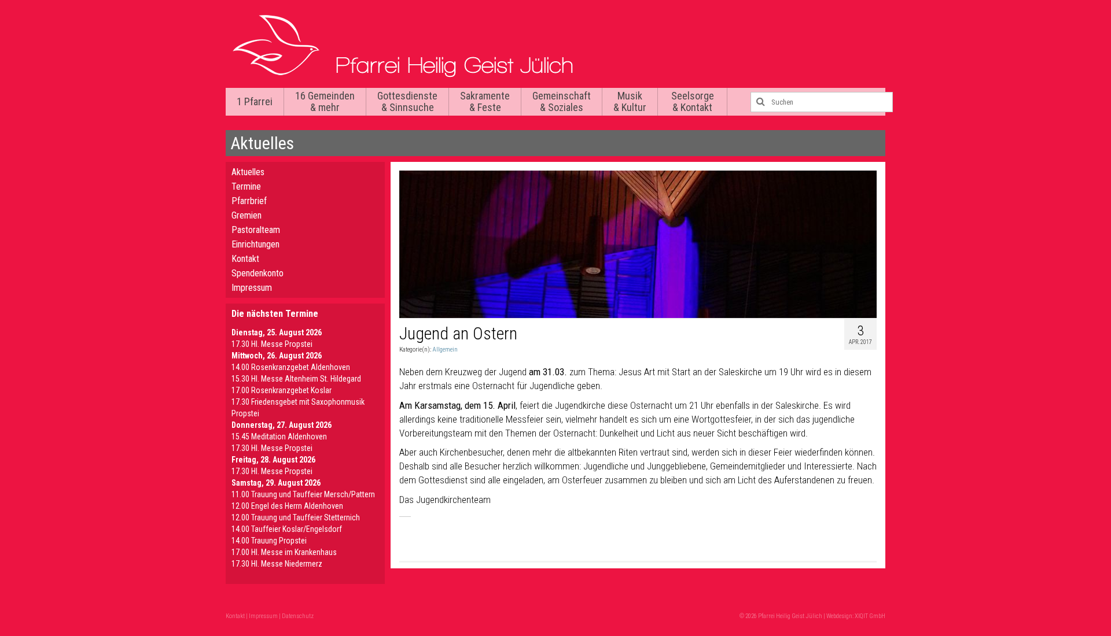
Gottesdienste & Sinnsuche (407, 101)
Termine (246, 186)
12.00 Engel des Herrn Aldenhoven (287, 506)
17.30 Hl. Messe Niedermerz (276, 563)
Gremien (246, 215)
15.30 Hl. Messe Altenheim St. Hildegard (296, 378)
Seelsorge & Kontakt (692, 101)
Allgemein (445, 349)
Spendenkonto (257, 273)
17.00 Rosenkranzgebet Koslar (281, 390)
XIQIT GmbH (870, 616)
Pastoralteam (255, 229)
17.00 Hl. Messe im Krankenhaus (284, 552)
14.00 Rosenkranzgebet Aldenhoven (290, 367)
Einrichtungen (255, 244)
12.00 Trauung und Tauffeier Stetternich (295, 517)
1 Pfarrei (255, 101)
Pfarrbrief (249, 200)
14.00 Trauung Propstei (269, 540)
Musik (629, 101)
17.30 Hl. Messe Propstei (271, 344)
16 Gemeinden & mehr (325, 101)
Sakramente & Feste (485, 101)
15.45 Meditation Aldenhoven (279, 436)
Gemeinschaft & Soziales (561, 101)
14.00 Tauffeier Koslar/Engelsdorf (286, 529)
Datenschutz (298, 616)
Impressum (251, 287)
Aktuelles (247, 172)
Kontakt (245, 258)
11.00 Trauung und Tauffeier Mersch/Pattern (303, 494)
